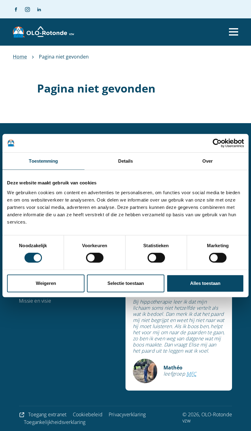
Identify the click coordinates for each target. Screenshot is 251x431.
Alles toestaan (205, 283)
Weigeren (46, 283)
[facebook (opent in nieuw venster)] (16, 9)
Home (20, 56)
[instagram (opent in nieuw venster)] (25, 9)
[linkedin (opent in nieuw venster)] (36, 9)
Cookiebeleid (88, 414)
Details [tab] (125, 161)
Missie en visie (35, 300)
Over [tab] (207, 161)
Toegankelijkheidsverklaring (54, 422)
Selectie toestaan (125, 283)
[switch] (94, 258)
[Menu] (233, 31)
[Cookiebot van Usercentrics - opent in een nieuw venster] (217, 143)
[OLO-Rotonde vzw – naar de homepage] (43, 32)
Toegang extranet (47, 414)
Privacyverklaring (127, 414)
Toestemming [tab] (43, 161)
